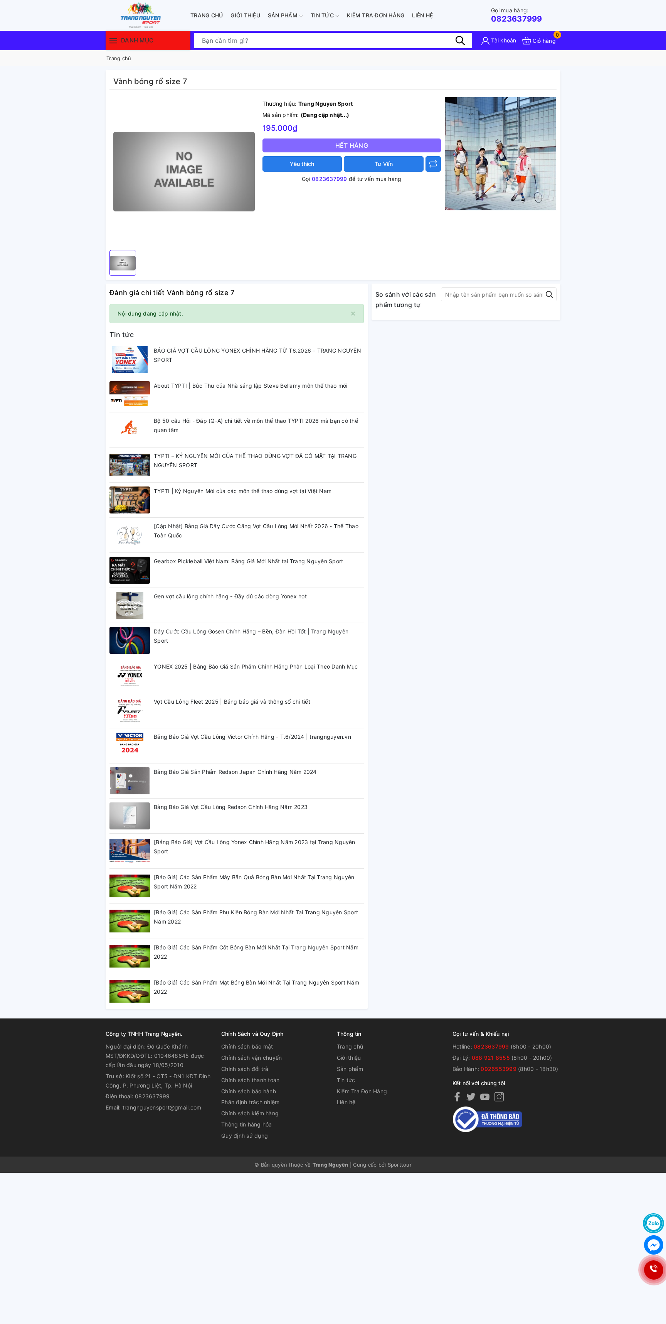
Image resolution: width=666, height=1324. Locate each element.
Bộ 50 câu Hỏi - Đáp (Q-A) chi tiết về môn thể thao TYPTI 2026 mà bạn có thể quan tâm (256, 425)
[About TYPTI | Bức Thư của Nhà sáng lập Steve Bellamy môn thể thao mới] (129, 394)
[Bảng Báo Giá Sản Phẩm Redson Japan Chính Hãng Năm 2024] (129, 780)
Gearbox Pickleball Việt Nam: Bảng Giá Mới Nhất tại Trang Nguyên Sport (248, 561)
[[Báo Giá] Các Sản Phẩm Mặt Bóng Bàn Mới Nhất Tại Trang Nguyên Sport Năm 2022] (129, 991)
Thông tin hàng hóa (246, 1124)
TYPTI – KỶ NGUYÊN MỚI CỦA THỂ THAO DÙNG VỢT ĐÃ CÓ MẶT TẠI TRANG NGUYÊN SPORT (255, 460)
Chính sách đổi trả (245, 1069)
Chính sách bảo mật (247, 1046)
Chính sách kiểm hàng (250, 1113)
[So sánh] (433, 164)
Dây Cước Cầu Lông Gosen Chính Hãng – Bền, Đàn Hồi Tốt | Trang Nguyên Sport (251, 636)
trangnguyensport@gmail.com (162, 1107)
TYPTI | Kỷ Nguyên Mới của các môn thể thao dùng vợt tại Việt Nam (242, 491)
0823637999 (516, 15)
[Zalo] (653, 1223)
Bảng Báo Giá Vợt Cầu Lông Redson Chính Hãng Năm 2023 (231, 807)
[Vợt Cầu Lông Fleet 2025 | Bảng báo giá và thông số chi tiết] (129, 710)
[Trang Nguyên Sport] (501, 153)
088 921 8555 (491, 1057)
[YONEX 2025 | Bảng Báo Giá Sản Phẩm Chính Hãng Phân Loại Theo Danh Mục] (129, 675)
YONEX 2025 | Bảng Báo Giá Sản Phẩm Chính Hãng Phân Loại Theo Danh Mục (256, 666)
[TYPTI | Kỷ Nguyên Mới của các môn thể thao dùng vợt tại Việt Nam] (129, 499)
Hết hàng (351, 145)
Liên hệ (422, 15)
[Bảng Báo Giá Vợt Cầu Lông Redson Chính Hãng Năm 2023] (129, 815)
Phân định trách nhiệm (250, 1102)
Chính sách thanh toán (250, 1080)
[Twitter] (471, 1096)
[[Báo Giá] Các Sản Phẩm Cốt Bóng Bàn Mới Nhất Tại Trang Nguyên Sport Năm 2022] (129, 956)
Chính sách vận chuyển (251, 1057)
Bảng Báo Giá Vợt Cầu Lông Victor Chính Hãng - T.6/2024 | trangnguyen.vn (252, 736)
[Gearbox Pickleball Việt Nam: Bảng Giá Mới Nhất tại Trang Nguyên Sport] (129, 570)
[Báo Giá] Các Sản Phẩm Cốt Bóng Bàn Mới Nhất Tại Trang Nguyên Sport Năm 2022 (256, 952)
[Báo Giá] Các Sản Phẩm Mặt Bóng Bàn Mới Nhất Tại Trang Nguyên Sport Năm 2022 (256, 987)
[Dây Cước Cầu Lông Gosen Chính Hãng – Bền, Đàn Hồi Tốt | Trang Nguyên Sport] (129, 640)
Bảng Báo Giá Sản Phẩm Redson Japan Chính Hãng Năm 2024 (235, 771)
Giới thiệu (245, 15)
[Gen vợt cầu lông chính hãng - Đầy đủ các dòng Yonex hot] (129, 605)
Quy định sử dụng (244, 1135)
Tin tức (323, 15)
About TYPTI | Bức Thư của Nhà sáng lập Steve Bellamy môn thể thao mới (250, 385)
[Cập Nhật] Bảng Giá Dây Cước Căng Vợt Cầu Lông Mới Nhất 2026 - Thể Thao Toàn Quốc (256, 531)
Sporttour (400, 1165)
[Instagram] (499, 1096)
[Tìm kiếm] (460, 40)
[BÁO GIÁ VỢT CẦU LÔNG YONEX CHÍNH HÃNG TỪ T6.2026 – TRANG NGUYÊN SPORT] (129, 359)
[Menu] (113, 40)
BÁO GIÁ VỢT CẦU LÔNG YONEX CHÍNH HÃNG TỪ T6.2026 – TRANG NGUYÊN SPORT (257, 355)
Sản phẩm (283, 15)
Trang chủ (206, 15)
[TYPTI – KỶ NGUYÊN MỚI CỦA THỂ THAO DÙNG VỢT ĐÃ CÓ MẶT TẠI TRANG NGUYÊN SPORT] (129, 464)
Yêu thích (302, 163)
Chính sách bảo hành (248, 1091)
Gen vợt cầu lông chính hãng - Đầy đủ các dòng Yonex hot (230, 596)
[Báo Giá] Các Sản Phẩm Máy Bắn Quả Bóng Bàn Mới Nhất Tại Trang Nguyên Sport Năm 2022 (254, 882)
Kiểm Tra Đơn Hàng (375, 15)
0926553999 (498, 1069)
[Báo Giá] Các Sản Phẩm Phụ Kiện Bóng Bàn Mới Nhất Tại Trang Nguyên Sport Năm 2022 (256, 917)
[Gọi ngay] (653, 1270)
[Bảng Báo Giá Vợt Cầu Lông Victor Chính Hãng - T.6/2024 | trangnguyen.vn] (129, 745)
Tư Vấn (384, 163)
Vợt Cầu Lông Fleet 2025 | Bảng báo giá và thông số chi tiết (232, 701)
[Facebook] (457, 1096)
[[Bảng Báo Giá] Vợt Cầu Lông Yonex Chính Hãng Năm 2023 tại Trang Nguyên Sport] (129, 851)
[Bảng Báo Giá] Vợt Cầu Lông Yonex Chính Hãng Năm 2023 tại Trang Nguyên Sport (254, 847)
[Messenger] (653, 1245)
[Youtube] (484, 1096)
